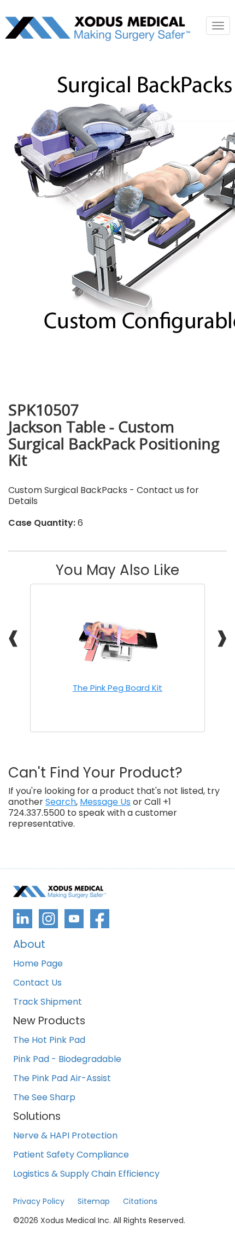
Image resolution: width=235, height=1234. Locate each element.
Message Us (105, 802)
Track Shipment (47, 1002)
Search (60, 802)
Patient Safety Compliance (71, 1155)
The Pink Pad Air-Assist (62, 1078)
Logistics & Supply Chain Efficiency (86, 1174)
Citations (140, 1201)
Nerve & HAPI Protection (65, 1136)
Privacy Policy (38, 1201)
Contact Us (37, 983)
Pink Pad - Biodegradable (67, 1059)
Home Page (38, 964)
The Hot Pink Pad (49, 1040)
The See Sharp (44, 1098)
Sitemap (94, 1201)
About (29, 945)
